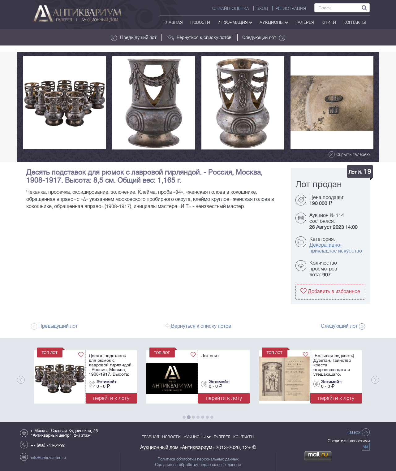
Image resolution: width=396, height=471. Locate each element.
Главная (173, 22)
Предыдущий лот (138, 37)
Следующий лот (259, 37)
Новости (200, 22)
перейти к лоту (76, 397)
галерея (304, 22)
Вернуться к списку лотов (204, 37)
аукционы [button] (272, 22)
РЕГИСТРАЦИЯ (290, 8)
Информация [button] (233, 22)
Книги (328, 22)
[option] (64, 102)
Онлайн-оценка (230, 8)
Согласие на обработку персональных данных (198, 464)
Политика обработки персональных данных (198, 459)
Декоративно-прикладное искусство (335, 248)
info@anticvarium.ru (48, 457)
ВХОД (262, 8)
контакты (354, 22)
